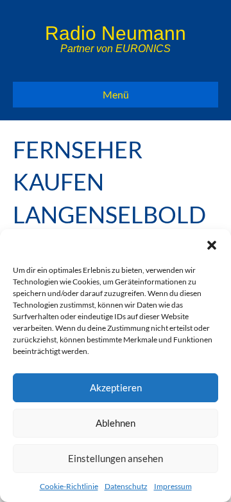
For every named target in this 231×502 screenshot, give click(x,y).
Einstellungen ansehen (115, 458)
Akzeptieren (116, 387)
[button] (211, 245)
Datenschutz (126, 486)
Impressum (173, 486)
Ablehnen (115, 423)
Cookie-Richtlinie (69, 486)
